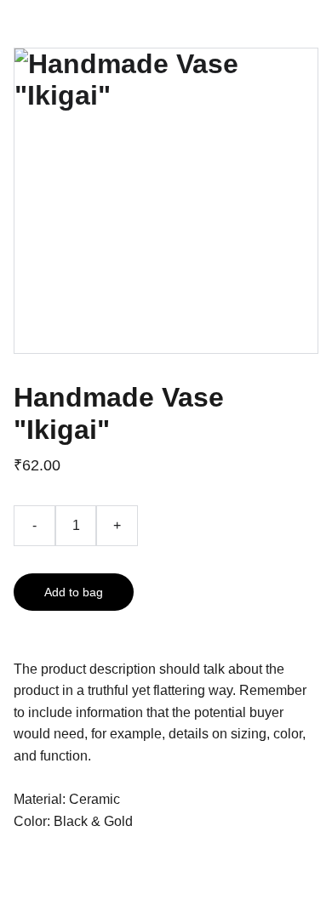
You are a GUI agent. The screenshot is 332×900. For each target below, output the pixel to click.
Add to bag (73, 592)
